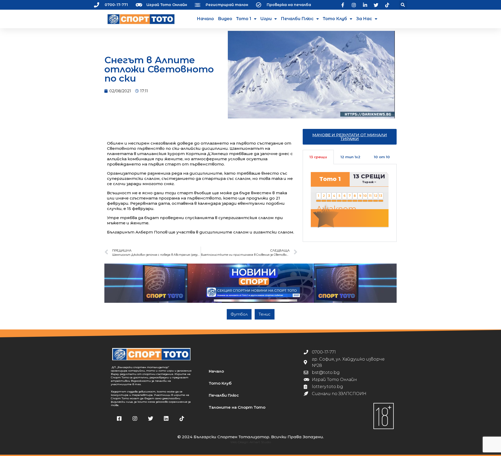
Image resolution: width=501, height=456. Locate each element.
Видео (225, 18)
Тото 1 (243, 18)
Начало (205, 18)
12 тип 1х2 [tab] (350, 157)
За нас (364, 18)
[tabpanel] (350, 203)
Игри (266, 18)
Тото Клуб (335, 18)
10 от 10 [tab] (382, 157)
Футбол (239, 314)
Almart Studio (260, 442)
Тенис (265, 314)
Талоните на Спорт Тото (237, 407)
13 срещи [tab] (318, 157)
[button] (403, 5)
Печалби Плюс (297, 18)
